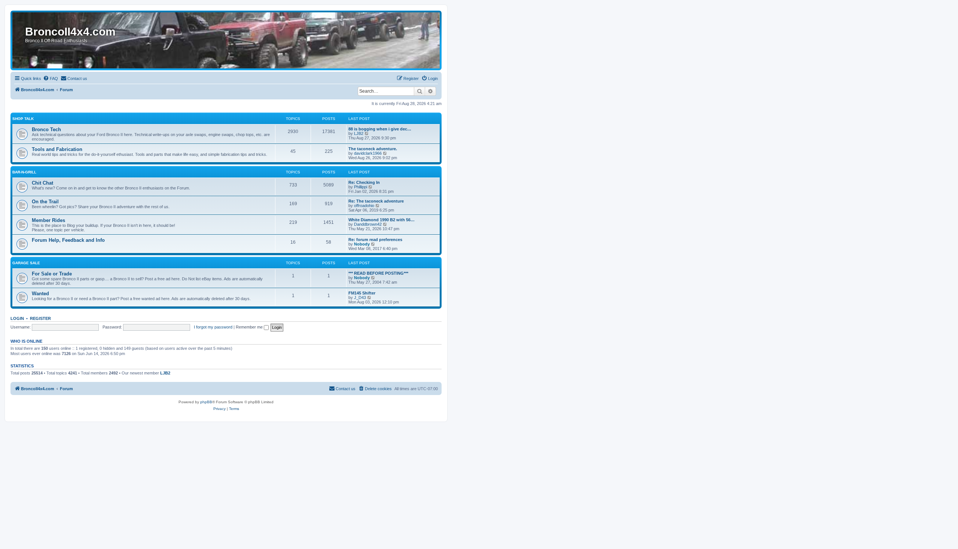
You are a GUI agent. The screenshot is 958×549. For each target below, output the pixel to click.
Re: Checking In (364, 182)
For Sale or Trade (52, 274)
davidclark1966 (368, 153)
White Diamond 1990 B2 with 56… (381, 220)
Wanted (40, 293)
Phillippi (360, 187)
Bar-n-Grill (24, 172)
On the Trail (45, 201)
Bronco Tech (46, 129)
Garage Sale (26, 263)
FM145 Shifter (361, 293)
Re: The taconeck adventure (376, 201)
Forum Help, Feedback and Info (68, 240)
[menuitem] (50, 78)
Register (40, 318)
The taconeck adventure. (372, 148)
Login (17, 318)
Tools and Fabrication (57, 149)
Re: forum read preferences (375, 239)
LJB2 (358, 133)
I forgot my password (213, 327)
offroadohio (364, 205)
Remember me (250, 327)
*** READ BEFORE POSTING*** (378, 273)
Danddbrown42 (368, 224)
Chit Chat (42, 183)
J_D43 (360, 297)
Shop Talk (23, 119)
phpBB (206, 402)
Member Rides (48, 220)
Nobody (362, 244)
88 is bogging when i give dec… (379, 129)
